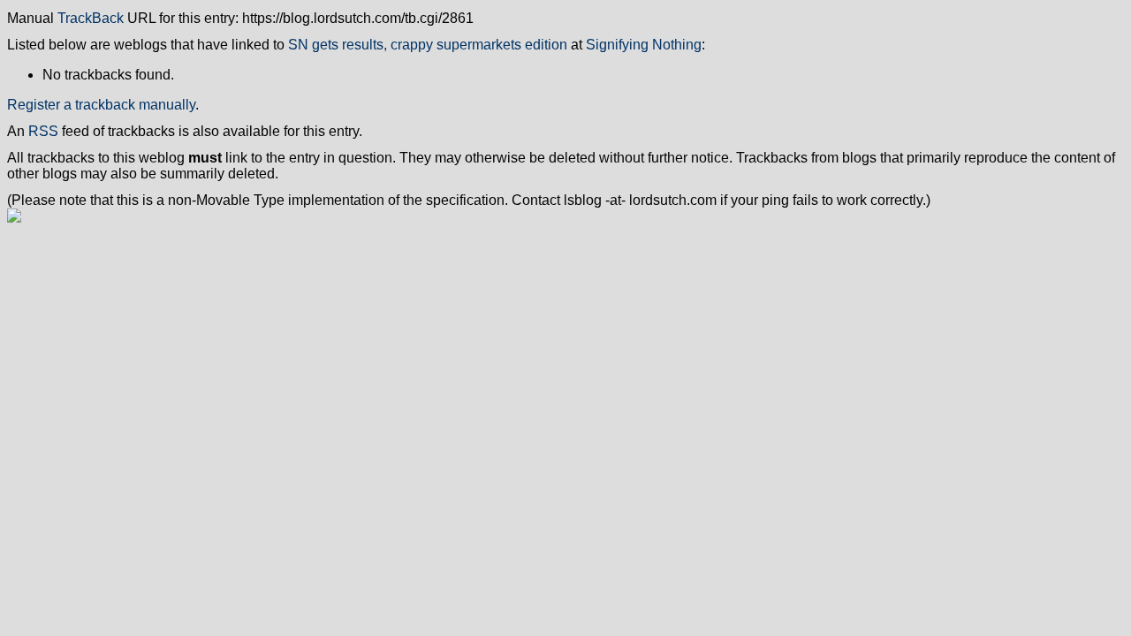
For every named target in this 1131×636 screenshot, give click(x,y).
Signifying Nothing (644, 44)
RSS (43, 131)
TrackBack (90, 18)
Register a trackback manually (101, 104)
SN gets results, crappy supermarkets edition (427, 44)
